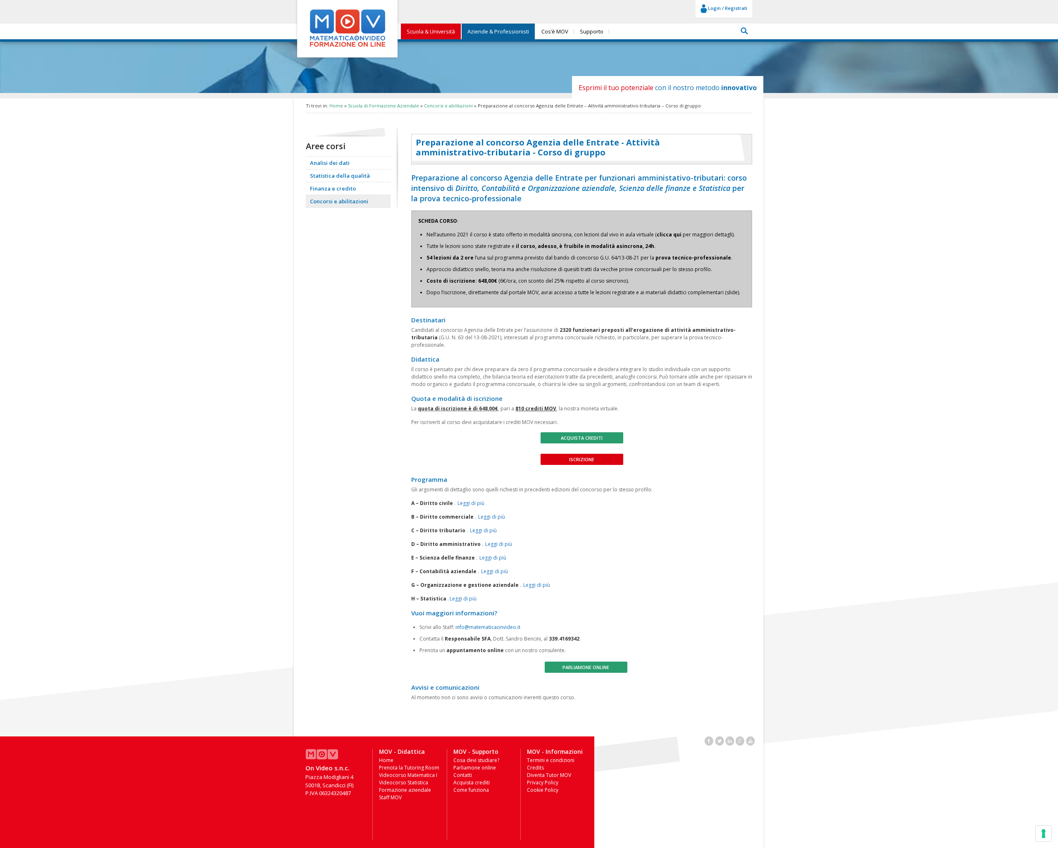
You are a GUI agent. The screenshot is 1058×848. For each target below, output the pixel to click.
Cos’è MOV (554, 31)
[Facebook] (709, 740)
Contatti (462, 775)
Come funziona (471, 789)
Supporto (591, 31)
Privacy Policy (542, 782)
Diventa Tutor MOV (549, 775)
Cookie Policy (542, 789)
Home (336, 105)
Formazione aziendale (405, 789)
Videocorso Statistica (403, 782)
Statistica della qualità (340, 175)
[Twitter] (719, 740)
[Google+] (740, 740)
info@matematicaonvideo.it (487, 627)
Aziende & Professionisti (498, 31)
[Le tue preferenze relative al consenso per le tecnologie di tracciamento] (1043, 833)
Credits (535, 767)
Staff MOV (390, 797)
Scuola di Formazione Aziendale (383, 105)
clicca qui (669, 234)
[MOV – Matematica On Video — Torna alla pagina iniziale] (347, 46)
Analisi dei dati (330, 163)
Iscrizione (581, 459)
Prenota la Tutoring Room (409, 767)
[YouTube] (750, 740)
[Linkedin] (729, 740)
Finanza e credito (333, 188)
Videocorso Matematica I (408, 775)
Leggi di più (471, 503)
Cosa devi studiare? (476, 760)
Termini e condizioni (550, 760)
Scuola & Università (431, 31)
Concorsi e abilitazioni (448, 105)
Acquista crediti (582, 438)
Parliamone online (585, 667)
